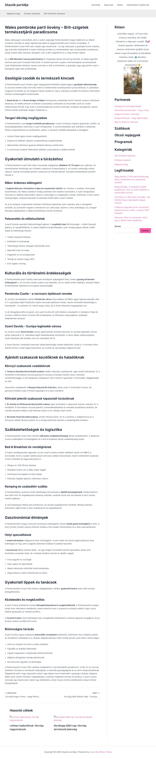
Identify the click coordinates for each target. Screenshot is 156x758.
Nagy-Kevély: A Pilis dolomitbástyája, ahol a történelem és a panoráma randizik (132, 179)
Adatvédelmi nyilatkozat (138, 5)
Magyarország (13, 13)
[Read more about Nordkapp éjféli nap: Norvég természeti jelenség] (74, 718)
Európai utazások (32, 13)
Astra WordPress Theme (101, 752)
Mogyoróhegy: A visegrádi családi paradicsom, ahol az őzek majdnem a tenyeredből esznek (132, 190)
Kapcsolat (108, 5)
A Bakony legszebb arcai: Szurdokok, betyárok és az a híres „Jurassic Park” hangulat (132, 210)
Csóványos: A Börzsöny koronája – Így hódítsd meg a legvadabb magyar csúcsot (132, 200)
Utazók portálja (16, 5)
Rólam (120, 5)
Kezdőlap (96, 5)
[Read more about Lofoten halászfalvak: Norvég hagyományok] (30, 718)
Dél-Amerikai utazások (54, 13)
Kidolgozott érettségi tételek (128, 106)
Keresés (118, 226)
